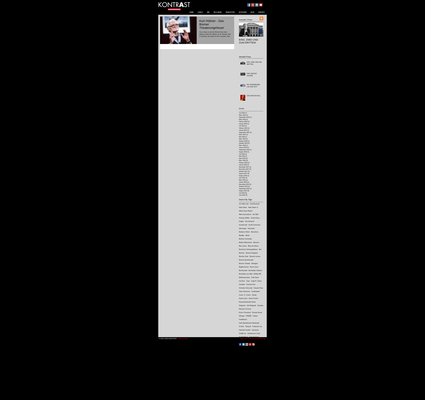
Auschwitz (251, 228)
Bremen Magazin (252, 253)
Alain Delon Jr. (253, 207)
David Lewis (243, 298)
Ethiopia (242, 316)
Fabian (255, 316)
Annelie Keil (243, 225)
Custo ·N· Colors (245, 295)
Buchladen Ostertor (255, 270)
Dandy (254, 295)
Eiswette (260, 305)
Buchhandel (243, 270)
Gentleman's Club (253, 333)
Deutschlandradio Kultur (247, 302)
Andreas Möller (244, 218)
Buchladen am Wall (245, 274)
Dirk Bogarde (251, 305)
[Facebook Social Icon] (249, 5)
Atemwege (242, 228)
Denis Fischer (253, 298)
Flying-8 (248, 326)
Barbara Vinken (244, 232)
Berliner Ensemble (245, 239)
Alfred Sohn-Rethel (245, 211)
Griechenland (254, 337)
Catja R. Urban (256, 281)
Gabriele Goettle (244, 330)
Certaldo (242, 284)
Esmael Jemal (257, 312)
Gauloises (255, 330)
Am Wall (255, 214)
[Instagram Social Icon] (257, 5)
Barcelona (254, 232)
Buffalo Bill (257, 274)
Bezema (256, 242)
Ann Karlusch (249, 221)
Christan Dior (250, 284)
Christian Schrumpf (245, 288)
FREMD (248, 316)
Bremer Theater (244, 263)
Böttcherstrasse (244, 277)
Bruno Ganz (254, 267)
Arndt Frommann (254, 225)
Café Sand (255, 277)
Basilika (241, 235)
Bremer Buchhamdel (246, 260)
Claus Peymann (244, 291)
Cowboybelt (255, 291)
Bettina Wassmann (245, 242)
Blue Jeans (243, 246)
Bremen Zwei (243, 256)
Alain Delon (243, 207)
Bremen (241, 253)
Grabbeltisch (243, 337)
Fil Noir (241, 326)
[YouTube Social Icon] (261, 5)
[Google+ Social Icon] (253, 5)
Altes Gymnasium (245, 214)
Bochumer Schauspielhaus (248, 249)
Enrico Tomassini (245, 312)
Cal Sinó (242, 281)
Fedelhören (243, 319)
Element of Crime (245, 309)
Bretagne (254, 263)
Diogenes (242, 305)
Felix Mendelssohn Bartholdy (249, 323)
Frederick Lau (257, 326)
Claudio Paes (258, 288)
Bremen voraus (255, 256)
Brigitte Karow (244, 267)
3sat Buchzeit (254, 204)
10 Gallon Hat (244, 204)
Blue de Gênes (253, 246)
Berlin (248, 235)
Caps (248, 281)
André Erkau (255, 218)
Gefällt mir (242, 333)
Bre (260, 249)
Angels (241, 221)
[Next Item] (260, 29)
